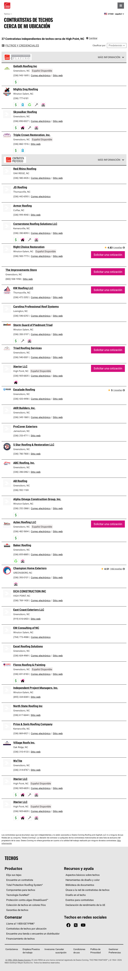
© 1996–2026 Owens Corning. (18, 960)
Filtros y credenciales (22, 45)
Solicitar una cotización (108, 254)
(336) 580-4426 (21, 177)
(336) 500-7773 (21, 256)
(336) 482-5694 (21, 531)
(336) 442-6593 (21, 196)
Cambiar (93, 38)
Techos (7, 14)
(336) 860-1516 (21, 143)
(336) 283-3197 (21, 334)
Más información (109, 57)
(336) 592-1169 (21, 490)
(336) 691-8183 (21, 674)
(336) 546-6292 (21, 315)
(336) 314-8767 (21, 769)
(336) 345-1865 (21, 417)
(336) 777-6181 (21, 98)
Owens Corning (7, 5)
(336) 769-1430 (21, 600)
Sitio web (58, 75)
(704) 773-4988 (21, 637)
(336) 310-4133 (21, 751)
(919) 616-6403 (21, 618)
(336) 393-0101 (21, 577)
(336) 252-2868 (21, 508)
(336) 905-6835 (21, 375)
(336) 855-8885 (21, 554)
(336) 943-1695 (21, 75)
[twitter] (75, 925)
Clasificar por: (99, 45)
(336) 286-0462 (21, 471)
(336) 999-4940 (21, 214)
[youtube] (83, 925)
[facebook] (68, 925)
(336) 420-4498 (21, 398)
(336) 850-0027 (21, 121)
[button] (124, 247)
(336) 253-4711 (21, 435)
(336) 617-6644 (21, 715)
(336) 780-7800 (21, 453)
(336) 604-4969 (21, 655)
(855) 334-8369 (21, 696)
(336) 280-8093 (21, 233)
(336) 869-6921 (21, 733)
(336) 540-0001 (21, 357)
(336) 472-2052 (21, 297)
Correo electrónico (41, 75)
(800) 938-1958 (13, 278)
